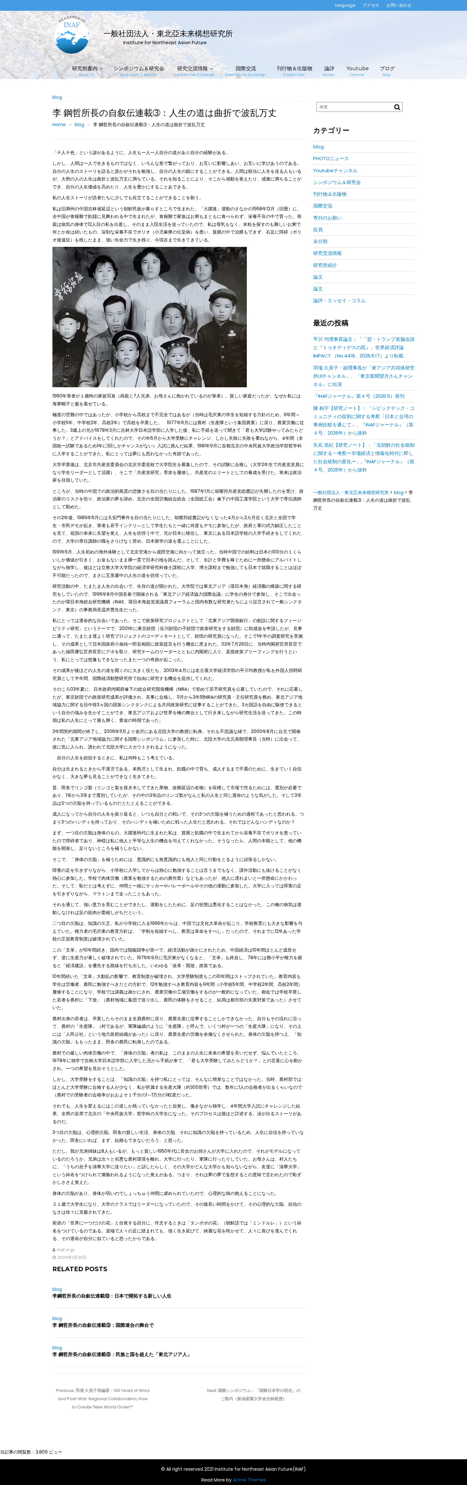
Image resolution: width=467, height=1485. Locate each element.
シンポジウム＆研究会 (138, 71)
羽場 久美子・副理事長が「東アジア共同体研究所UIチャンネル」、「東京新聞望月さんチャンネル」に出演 (364, 376)
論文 (318, 277)
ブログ (387, 71)
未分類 (320, 241)
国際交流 (245, 71)
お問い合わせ (399, 5)
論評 (328, 71)
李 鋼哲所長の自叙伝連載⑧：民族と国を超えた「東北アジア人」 (122, 1354)
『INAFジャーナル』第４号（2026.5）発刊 (358, 396)
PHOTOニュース (331, 158)
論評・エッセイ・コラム (339, 300)
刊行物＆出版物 (294, 71)
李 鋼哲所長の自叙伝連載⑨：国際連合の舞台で (103, 1325)
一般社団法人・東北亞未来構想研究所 (168, 33)
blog (57, 97)
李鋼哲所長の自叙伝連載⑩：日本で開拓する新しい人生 (112, 1296)
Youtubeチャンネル (335, 170)
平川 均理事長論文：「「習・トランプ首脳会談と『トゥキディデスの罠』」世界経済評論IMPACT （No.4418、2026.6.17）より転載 (364, 347)
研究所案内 (85, 71)
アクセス (371, 5)
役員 (318, 229)
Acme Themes (249, 1480)
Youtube (357, 71)
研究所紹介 (325, 265)
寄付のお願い (327, 217)
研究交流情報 (194, 71)
